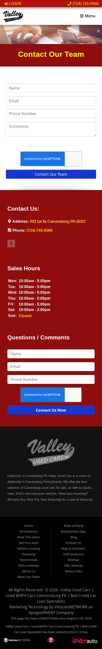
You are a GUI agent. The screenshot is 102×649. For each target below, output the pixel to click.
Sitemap (73, 560)
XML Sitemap (73, 565)
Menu (89, 16)
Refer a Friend (73, 526)
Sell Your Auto (28, 543)
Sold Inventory (73, 554)
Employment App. (73, 531)
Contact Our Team (51, 174)
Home (28, 526)
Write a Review (28, 565)
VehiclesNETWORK (71, 606)
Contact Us (73, 543)
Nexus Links (73, 571)
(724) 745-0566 (85, 3)
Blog (73, 537)
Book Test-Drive (28, 537)
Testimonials (28, 560)
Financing (28, 554)
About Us (28, 571)
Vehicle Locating (28, 548)
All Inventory (28, 531)
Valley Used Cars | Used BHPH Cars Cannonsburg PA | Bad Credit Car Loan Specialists (51, 595)
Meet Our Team (29, 577)
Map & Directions (73, 548)
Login (14, 3)
